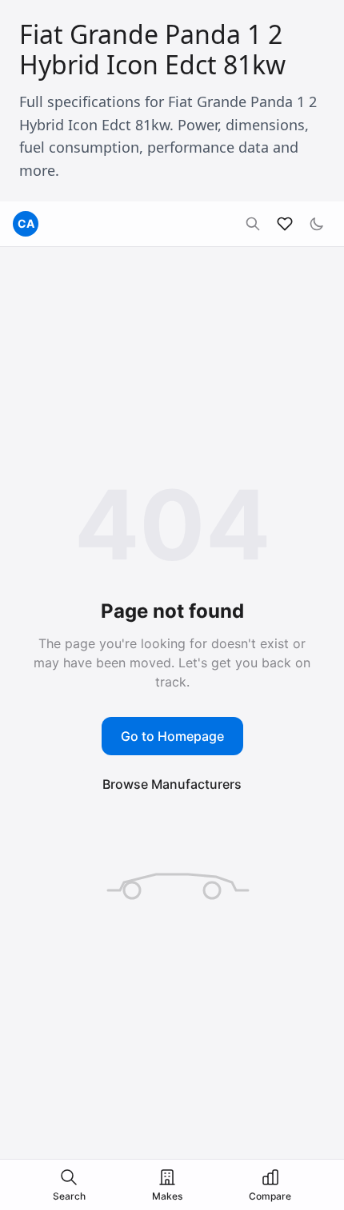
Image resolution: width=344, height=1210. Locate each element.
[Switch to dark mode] (316, 223)
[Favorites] (284, 223)
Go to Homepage (172, 736)
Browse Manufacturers (172, 784)
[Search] (252, 223)
